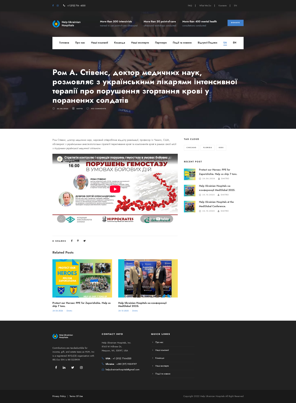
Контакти (223, 5)
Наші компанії (99, 42)
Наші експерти (140, 42)
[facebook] (53, 5)
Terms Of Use (76, 396)
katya (80, 108)
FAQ (190, 5)
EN (235, 5)
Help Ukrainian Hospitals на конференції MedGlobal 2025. (142, 304)
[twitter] (72, 367)
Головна (64, 42)
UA (225, 42)
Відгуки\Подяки (207, 42)
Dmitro (69, 310)
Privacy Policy (59, 396)
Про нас (80, 42)
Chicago (191, 147)
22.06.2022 (62, 108)
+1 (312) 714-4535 (122, 358)
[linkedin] (64, 367)
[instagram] (58, 5)
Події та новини (182, 42)
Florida (207, 147)
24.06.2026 (58, 310)
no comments (98, 108)
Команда (119, 42)
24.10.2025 (123, 310)
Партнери (161, 42)
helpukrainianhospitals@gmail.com (123, 369)
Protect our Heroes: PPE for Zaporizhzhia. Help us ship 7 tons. (81, 304)
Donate (235, 22)
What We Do (205, 5)
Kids (221, 147)
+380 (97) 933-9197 (126, 364)
